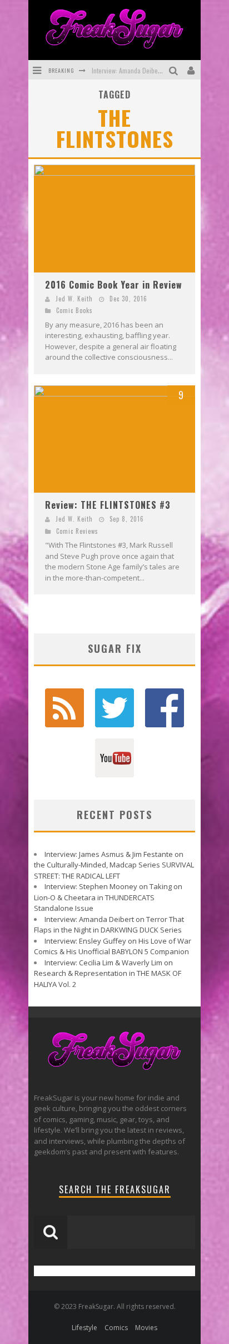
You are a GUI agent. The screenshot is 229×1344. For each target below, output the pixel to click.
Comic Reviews (77, 531)
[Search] (174, 70)
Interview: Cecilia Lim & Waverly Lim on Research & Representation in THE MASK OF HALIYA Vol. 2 (107, 973)
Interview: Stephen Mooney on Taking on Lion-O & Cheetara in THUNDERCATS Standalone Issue (108, 897)
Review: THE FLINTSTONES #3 (108, 505)
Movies (146, 1327)
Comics (116, 1327)
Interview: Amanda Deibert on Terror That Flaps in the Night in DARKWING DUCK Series (109, 924)
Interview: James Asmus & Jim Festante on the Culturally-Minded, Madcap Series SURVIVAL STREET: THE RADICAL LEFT (114, 865)
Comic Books (74, 310)
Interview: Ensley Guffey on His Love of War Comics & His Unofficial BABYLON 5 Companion (112, 946)
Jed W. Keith (74, 298)
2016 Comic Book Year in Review (113, 284)
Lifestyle (84, 1327)
